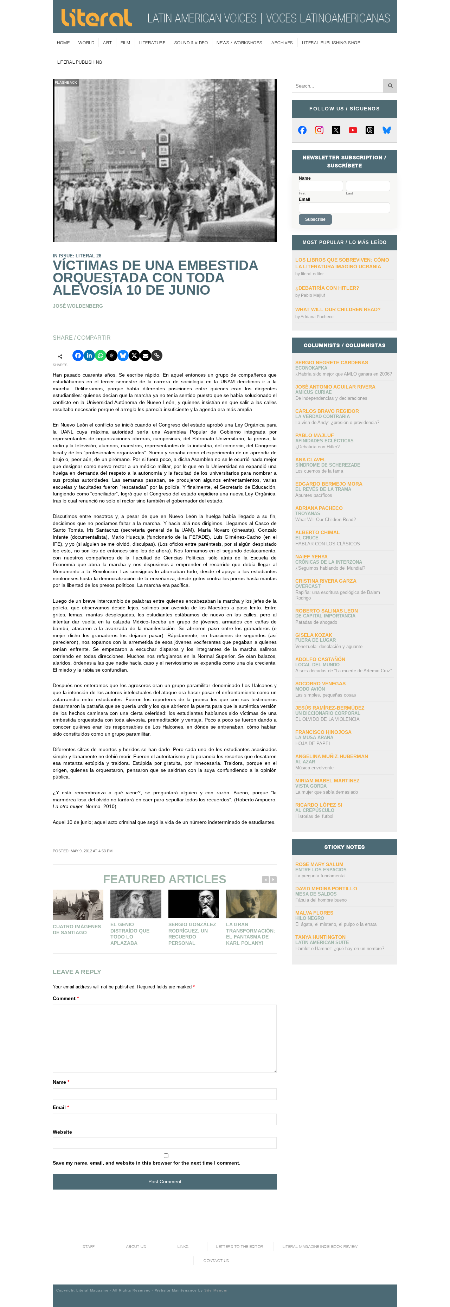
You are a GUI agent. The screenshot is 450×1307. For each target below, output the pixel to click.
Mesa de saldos (316, 894)
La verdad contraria (322, 416)
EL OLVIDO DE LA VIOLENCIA (327, 719)
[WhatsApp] (100, 355)
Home (63, 42)
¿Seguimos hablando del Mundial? (330, 568)
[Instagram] (319, 130)
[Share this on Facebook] (78, 355)
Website (62, 1132)
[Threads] (370, 130)
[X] (336, 130)
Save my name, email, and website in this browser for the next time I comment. (146, 1163)
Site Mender (216, 1290)
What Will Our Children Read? (338, 309)
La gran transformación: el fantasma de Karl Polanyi (250, 934)
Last (349, 193)
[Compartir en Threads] (111, 355)
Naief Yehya (311, 556)
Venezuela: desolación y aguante (328, 646)
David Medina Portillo (326, 888)
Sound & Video (191, 42)
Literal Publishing (79, 62)
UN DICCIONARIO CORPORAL (327, 713)
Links (183, 1246)
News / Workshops (240, 42)
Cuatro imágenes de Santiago (77, 930)
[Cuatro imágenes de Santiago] (78, 905)
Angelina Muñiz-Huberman (331, 756)
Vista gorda (311, 786)
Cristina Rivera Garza (325, 581)
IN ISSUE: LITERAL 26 (77, 255)
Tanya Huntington (320, 937)
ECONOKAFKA (311, 368)
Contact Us (216, 1260)
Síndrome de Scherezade (327, 465)
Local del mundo (317, 664)
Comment (66, 998)
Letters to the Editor (239, 1246)
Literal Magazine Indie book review (320, 1246)
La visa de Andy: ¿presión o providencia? (337, 422)
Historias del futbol (314, 816)
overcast (308, 586)
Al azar (305, 761)
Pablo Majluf (313, 295)
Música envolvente (314, 767)
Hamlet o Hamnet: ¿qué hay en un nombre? (339, 948)
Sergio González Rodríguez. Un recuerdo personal (192, 934)
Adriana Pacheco (317, 316)
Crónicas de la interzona (328, 562)
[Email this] (145, 355)
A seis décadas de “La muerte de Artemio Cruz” (343, 670)
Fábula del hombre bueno (321, 900)
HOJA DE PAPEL (313, 743)
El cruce (307, 537)
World (86, 42)
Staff (89, 1246)
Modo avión (310, 689)
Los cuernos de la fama (319, 471)
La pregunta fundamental (320, 875)
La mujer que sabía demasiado (326, 792)
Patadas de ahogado (316, 622)
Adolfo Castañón (320, 659)
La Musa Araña (314, 737)
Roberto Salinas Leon (326, 611)
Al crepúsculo (314, 810)
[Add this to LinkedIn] (89, 355)
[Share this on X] (134, 355)
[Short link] (156, 355)
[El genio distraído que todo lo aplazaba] (135, 904)
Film (125, 42)
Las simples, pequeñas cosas (325, 695)
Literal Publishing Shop (331, 42)
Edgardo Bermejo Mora (328, 484)
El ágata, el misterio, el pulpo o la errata (336, 924)
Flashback (66, 82)
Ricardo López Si (318, 805)
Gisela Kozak (313, 635)
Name (61, 1082)
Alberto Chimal (317, 532)
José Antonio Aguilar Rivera (335, 387)
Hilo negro (309, 918)
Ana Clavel (310, 459)
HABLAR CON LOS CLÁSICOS (327, 543)
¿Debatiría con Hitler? (327, 288)
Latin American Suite (322, 942)
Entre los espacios (321, 869)
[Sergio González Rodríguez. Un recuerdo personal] (193, 904)
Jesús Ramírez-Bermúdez (330, 708)
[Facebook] (302, 130)
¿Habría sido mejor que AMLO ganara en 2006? (343, 374)
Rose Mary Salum (319, 864)
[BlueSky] (386, 130)
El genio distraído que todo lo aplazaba (129, 934)
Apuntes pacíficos (313, 495)
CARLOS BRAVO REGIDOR (327, 411)
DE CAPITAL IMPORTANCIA (325, 616)
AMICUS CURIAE (313, 392)
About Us (136, 1246)
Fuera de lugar (315, 640)
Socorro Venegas (320, 683)
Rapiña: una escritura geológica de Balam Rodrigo (337, 595)
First (302, 193)
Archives (282, 42)
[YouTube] (353, 130)
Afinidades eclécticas (324, 440)
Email (61, 1107)
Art (107, 42)
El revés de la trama (323, 489)
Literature (152, 42)
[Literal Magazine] (97, 24)
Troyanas (307, 513)
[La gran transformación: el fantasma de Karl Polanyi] (251, 904)
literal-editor (312, 273)
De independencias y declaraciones (331, 398)
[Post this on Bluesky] (123, 355)
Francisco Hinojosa (323, 732)
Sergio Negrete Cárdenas (331, 362)
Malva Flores (314, 913)
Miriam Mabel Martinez (327, 780)
